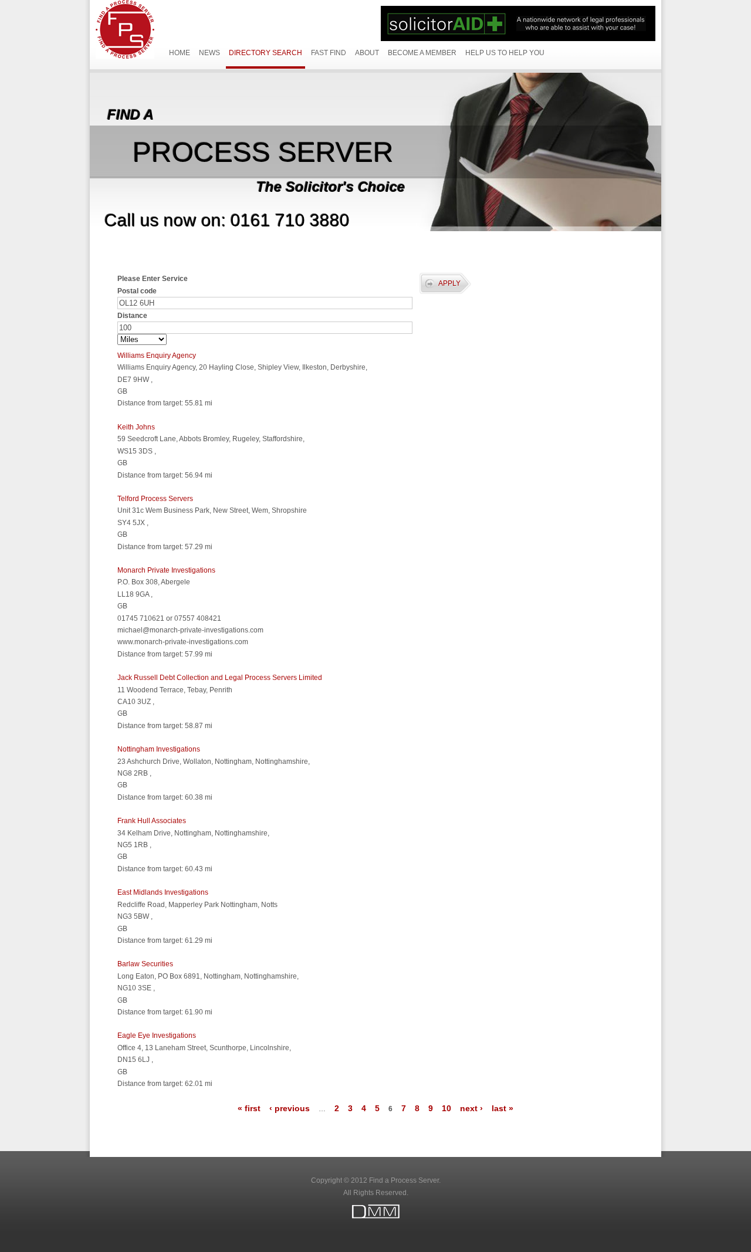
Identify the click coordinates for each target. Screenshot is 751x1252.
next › (471, 1108)
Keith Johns (136, 427)
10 (446, 1108)
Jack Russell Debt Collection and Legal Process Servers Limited (219, 678)
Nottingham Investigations (158, 749)
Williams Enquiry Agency (156, 355)
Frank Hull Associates (151, 821)
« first (249, 1108)
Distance (132, 316)
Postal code (137, 291)
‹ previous (289, 1108)
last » (502, 1108)
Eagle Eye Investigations (156, 1035)
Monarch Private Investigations (166, 570)
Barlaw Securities (145, 964)
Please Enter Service (152, 279)
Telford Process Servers (155, 499)
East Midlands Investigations (162, 892)
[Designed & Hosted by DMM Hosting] (375, 1216)
